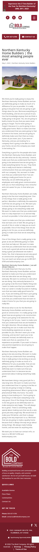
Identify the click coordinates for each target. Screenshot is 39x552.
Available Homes (8, 490)
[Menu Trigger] (34, 18)
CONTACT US (28, 37)
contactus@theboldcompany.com (18, 517)
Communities (7, 498)
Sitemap (17, 547)
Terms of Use (21, 549)
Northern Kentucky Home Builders (23, 63)
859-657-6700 (10, 37)
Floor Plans (6, 494)
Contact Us (6, 501)
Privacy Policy (30, 547)
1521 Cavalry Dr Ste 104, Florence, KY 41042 (20, 531)
